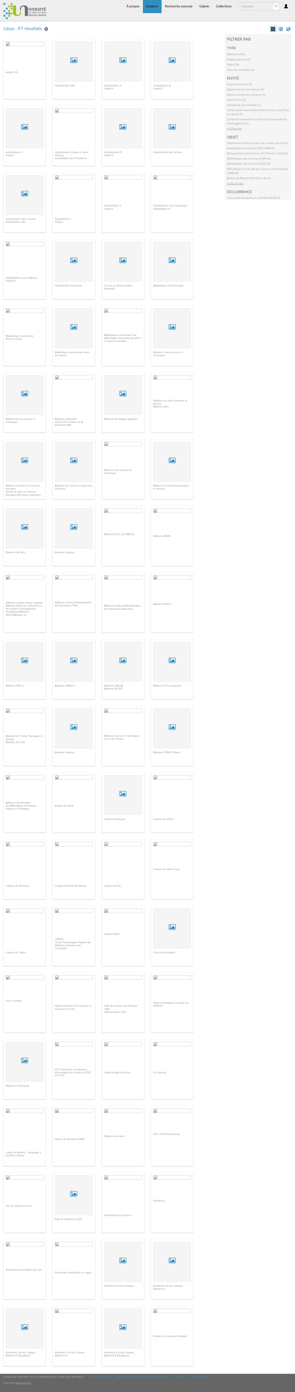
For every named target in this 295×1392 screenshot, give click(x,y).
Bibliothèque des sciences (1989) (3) (249, 158)
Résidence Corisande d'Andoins (170, 1336)
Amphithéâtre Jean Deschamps (170, 205)
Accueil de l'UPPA (99, 1376)
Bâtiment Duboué (64, 552)
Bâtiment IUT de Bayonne (167, 686)
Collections (224, 6)
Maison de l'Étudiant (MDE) (69, 1139)
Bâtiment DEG (160, 406)
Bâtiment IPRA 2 (15, 686)
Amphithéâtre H (161, 209)
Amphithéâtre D (113, 152)
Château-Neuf (112, 934)
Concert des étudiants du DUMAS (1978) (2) (253, 198)
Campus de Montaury (18, 886)
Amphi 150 (12, 72)
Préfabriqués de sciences (117, 1215)
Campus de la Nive (163, 819)
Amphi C (10, 155)
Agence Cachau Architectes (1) (245, 89)
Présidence (159, 1201)
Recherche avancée (178, 6)
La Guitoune (160, 1072)
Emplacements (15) (238, 59)
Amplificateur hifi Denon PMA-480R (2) (250, 148)
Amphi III (10, 281)
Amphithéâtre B (162, 85)
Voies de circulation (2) (240, 70)
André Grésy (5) (236, 99)
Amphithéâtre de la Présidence (71, 158)
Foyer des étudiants (164, 952)
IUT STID (59, 1075)
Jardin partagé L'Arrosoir (117, 1072)
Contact (180, 1376)
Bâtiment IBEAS (162, 536)
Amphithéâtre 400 (65, 85)
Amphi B (157, 88)
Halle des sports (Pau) (115, 1012)
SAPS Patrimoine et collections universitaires (143, 1376)
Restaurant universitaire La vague (73, 1272)
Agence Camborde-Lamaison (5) (246, 94)
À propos (133, 6)
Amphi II (108, 209)
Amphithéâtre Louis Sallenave (22, 278)
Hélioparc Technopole (17, 1086)
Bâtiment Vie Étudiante (18, 803)
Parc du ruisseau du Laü (19, 1206)
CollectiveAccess (23, 1383)
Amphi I (59, 222)
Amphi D (109, 155)
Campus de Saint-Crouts (166, 869)
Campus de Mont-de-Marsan (70, 886)
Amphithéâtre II (112, 205)
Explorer (152, 6)
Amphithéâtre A (112, 85)
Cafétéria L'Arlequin (114, 819)
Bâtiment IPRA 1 (162, 604)
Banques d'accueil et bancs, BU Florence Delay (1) (257, 153)
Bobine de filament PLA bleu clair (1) (249, 178)
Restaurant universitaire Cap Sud (23, 1270)
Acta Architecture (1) (239, 84)
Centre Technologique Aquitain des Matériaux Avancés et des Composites (73, 945)
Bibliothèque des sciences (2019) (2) (249, 163)
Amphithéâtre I (63, 219)
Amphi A (108, 88)
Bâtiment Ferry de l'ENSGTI (119, 534)
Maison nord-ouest (114, 1136)
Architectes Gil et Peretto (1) (244, 105)
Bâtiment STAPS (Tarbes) (166, 752)
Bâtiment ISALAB (113, 686)
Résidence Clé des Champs (119, 1286)
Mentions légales (200, 1376)
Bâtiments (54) (236, 54)
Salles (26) (233, 64)
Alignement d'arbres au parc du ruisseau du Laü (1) (257, 143)
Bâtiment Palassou (65, 752)
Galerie (204, 6)
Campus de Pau (112, 886)
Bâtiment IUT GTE (15, 742)
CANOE (59, 939)
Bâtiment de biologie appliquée (121, 419)
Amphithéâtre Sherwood (68, 285)
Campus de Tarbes (16, 952)
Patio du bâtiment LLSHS (68, 1219)
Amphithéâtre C (14, 152)
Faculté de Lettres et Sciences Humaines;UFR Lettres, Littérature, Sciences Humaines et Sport (23, 494)
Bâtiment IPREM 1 (65, 686)
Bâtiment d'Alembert (66, 419)
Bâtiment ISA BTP (113, 688)
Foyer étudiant (14, 1001)
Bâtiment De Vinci (15, 552)
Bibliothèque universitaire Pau (120, 335)
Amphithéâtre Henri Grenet (21, 219)
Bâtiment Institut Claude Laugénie (24, 602)
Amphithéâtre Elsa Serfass (167, 152)
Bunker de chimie (64, 806)
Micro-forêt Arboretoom (166, 1134)
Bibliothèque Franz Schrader (168, 285)
